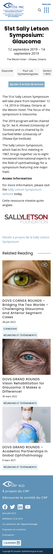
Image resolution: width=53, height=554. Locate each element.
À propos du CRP (15, 491)
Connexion (8, 534)
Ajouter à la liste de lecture (26, 84)
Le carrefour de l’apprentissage (20, 524)
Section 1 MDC (47, 72)
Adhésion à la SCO (12, 518)
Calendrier (10, 542)
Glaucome (7, 70)
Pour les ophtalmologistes (28, 72)
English (46, 4)
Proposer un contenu (14, 529)
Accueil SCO (9, 513)
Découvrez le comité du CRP (25, 498)
